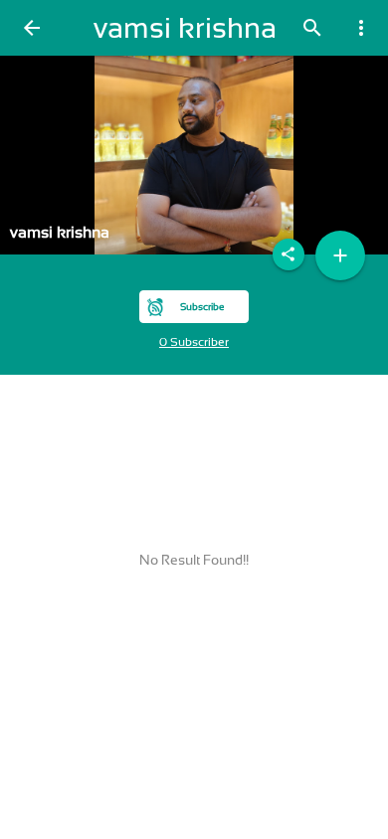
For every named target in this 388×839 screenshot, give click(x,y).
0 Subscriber (194, 342)
